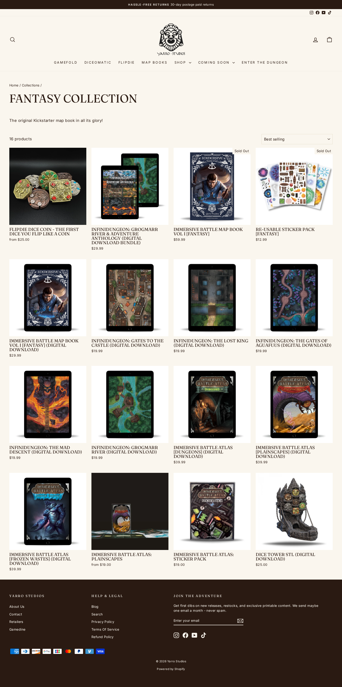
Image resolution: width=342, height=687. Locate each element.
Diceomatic (97, 62)
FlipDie (126, 62)
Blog (95, 606)
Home (14, 85)
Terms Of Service (105, 629)
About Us (16, 606)
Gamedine (17, 629)
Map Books (154, 62)
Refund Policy (102, 637)
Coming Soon (214, 62)
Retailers (16, 622)
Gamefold (65, 62)
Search (97, 614)
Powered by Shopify (171, 669)
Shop (181, 62)
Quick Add (47, 220)
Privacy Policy (102, 622)
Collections (31, 85)
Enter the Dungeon (265, 62)
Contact (15, 614)
